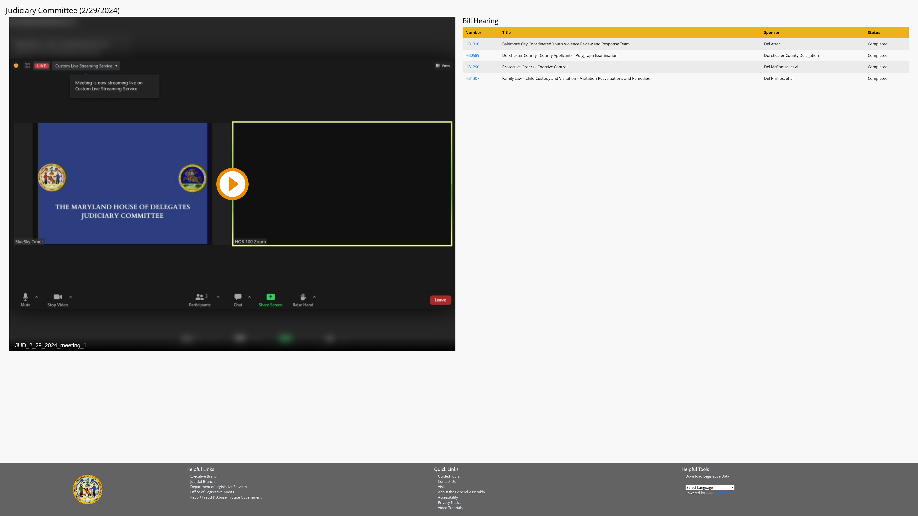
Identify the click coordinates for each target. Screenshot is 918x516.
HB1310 (472, 44)
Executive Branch (204, 476)
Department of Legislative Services (218, 486)
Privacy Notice (449, 502)
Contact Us (447, 481)
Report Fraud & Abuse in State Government (226, 497)
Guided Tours (449, 476)
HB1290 (472, 67)
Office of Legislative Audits (212, 491)
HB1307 (472, 78)
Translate (722, 492)
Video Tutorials (450, 507)
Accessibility (448, 497)
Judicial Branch (202, 481)
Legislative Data (716, 476)
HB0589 (472, 55)
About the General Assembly (461, 491)
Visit (441, 486)
